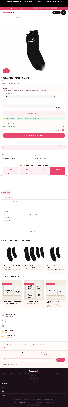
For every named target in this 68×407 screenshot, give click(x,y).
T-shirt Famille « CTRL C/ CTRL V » (54, 302)
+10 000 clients (39, 1)
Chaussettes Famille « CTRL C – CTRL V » (12, 266)
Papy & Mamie (16, 17)
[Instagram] (31, 378)
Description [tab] (6, 192)
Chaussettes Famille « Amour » (33, 265)
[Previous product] (36, 22)
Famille (8, 17)
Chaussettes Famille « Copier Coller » (55, 266)
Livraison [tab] (5, 206)
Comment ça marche (49, 345)
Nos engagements (61, 345)
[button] (6, 70)
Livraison (29, 345)
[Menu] (63, 12)
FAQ (25, 345)
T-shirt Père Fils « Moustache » (12, 301)
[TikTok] (34, 378)
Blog (3, 347)
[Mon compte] (50, 12)
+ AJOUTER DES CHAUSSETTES (34, 113)
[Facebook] (37, 378)
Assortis (8, 12)
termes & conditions (13, 364)
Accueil (2, 17)
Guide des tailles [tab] (7, 197)
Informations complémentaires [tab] (11, 202)
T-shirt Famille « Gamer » (32, 301)
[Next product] (32, 22)
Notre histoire (19, 345)
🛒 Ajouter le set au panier (34, 135)
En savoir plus (8, 337)
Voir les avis (7, 332)
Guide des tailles (37, 345)
